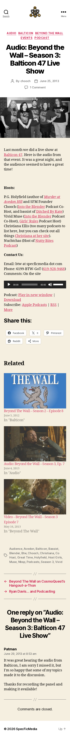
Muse (13, 562)
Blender (14, 553)
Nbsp (21, 562)
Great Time (25, 557)
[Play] (9, 284)
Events (26, 37)
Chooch (33, 553)
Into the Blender (31, 207)
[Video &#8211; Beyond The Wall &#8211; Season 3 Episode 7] (35, 496)
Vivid (58, 562)
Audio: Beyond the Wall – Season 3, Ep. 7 (34, 464)
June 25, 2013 (49, 81)
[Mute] (50, 284)
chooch (25, 81)
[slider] (58, 284)
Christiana (47, 553)
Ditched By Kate (49, 211)
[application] (35, 284)
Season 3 (47, 562)
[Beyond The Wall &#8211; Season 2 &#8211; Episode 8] (35, 390)
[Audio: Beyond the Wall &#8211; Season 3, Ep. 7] (35, 444)
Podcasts (33, 562)
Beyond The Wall (49, 33)
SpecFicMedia (26, 729)
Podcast (41, 37)
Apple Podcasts (34, 305)
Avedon (29, 549)
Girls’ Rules (28, 221)
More (8, 310)
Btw (23, 553)
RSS (53, 305)
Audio (11, 33)
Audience (15, 549)
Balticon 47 (13, 155)
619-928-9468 (54, 269)
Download (12, 300)
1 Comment (38, 87)
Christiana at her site (32, 236)
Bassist (53, 549)
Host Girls (55, 557)
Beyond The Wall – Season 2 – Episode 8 (33, 411)
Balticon (25, 33)
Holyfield (40, 557)
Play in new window (35, 295)
